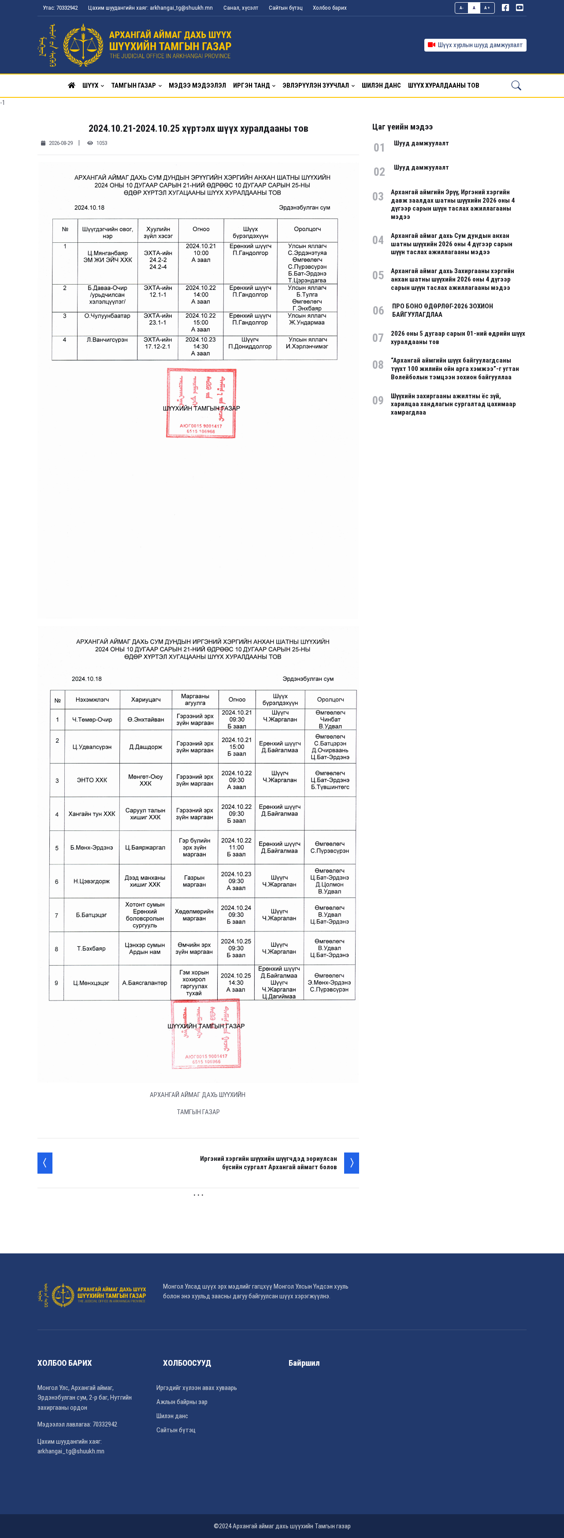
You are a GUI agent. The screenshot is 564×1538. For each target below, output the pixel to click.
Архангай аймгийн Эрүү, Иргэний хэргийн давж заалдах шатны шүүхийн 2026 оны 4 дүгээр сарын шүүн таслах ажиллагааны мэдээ (453, 204)
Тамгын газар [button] (133, 85)
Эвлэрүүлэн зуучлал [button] (315, 85)
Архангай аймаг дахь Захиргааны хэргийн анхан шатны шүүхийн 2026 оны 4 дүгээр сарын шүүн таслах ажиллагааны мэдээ (452, 279)
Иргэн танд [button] (251, 85)
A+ (487, 7)
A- (462, 7)
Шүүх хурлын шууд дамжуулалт (479, 45)
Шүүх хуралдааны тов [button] (443, 85)
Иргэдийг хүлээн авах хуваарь (196, 1388)
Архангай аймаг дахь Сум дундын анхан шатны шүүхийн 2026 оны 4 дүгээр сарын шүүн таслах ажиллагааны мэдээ (451, 244)
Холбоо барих (330, 7)
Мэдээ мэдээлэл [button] (197, 85)
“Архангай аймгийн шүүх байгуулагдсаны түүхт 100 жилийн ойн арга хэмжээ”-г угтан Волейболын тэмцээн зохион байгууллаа (455, 368)
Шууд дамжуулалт (421, 143)
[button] (71, 85)
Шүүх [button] (90, 85)
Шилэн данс (172, 1416)
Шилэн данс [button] (381, 85)
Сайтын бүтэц (285, 7)
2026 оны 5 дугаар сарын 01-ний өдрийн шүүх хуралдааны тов (458, 338)
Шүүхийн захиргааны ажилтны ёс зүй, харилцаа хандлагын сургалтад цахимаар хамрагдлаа (453, 404)
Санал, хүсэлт (240, 7)
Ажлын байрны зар (182, 1402)
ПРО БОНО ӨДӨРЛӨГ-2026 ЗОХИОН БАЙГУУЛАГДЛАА (442, 310)
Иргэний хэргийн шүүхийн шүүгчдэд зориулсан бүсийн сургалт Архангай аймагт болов (268, 1163)
